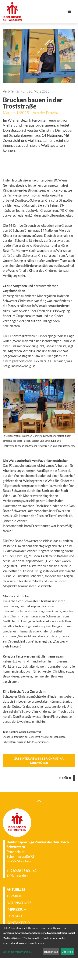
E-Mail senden (17, 875)
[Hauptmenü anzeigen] (71, 11)
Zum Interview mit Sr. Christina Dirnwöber (39, 760)
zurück (64, 778)
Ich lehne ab (51, 951)
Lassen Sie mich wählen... (17, 951)
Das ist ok (67, 951)
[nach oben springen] (39, 800)
